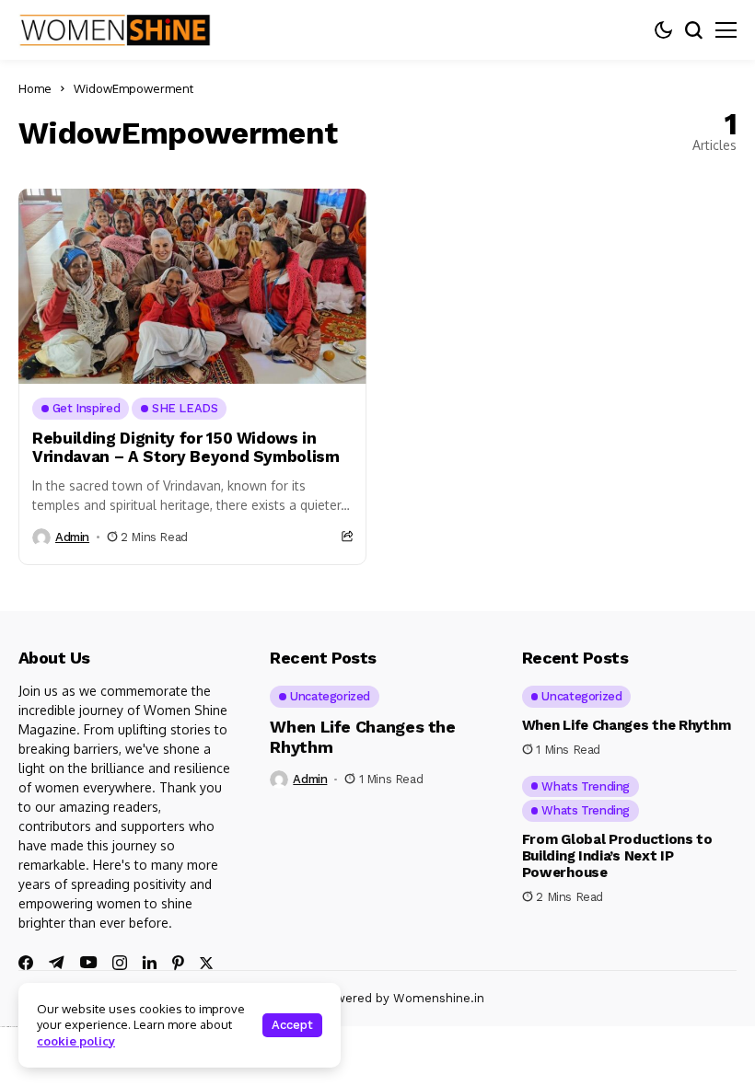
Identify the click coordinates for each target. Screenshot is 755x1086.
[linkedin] (150, 962)
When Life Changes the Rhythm (626, 725)
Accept (292, 1025)
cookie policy (76, 1041)
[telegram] (56, 962)
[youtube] (88, 963)
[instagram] (119, 962)
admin (72, 537)
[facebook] (25, 962)
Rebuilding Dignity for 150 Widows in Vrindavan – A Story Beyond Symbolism (186, 447)
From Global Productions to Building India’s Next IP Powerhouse (617, 856)
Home (35, 88)
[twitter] (206, 963)
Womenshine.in (438, 998)
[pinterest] (178, 962)
